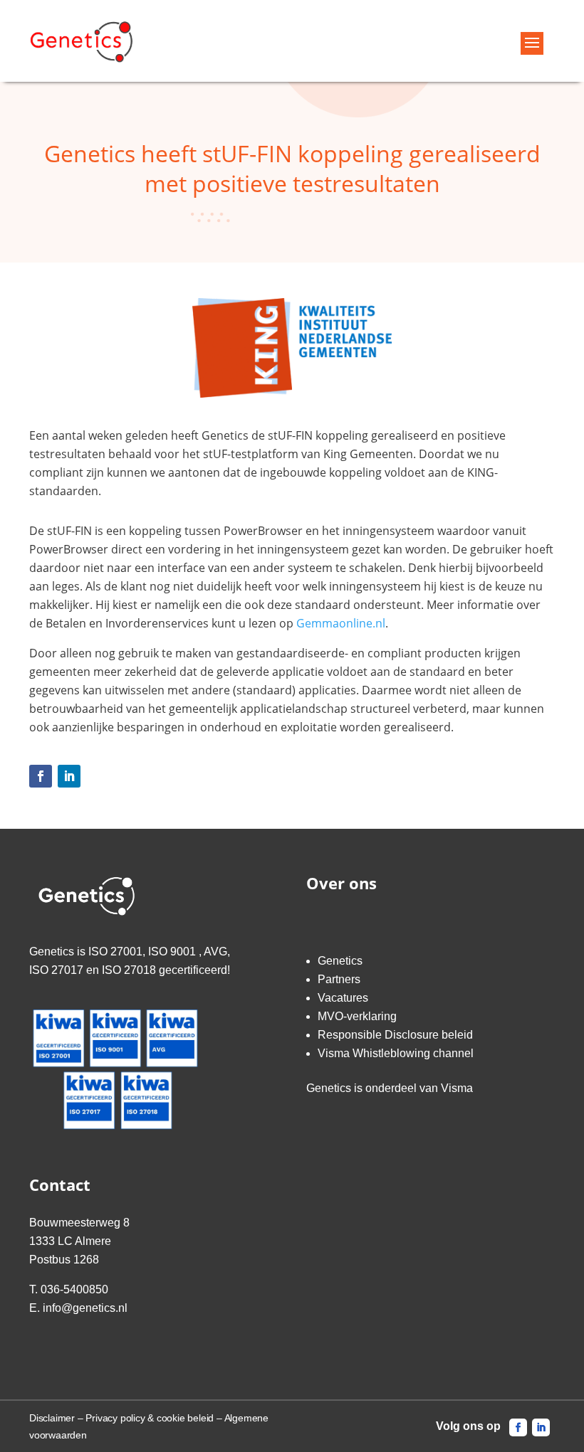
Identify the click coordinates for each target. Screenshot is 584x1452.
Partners (339, 979)
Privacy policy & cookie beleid (149, 1418)
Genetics (340, 961)
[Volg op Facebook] (40, 776)
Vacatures (343, 998)
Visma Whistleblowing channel (396, 1053)
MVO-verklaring (357, 1016)
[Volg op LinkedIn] (69, 776)
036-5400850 (74, 1289)
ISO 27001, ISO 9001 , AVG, (159, 951)
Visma (457, 1088)
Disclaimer (52, 1418)
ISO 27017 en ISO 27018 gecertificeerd (128, 970)
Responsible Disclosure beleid (395, 1035)
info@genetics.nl (85, 1308)
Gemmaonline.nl (340, 623)
